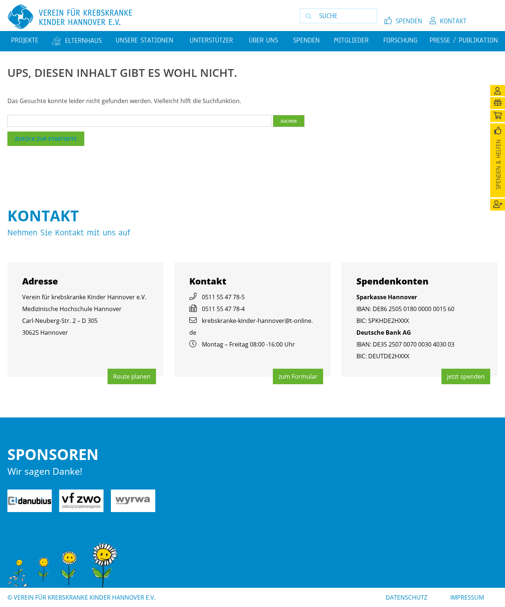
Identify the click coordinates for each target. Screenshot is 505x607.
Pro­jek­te (24, 40)
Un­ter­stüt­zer (211, 40)
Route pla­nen (131, 376)
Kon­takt (453, 21)
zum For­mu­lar (298, 376)
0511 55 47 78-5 (223, 297)
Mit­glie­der (351, 40)
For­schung (400, 40)
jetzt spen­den (466, 376)
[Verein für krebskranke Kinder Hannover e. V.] (138, 17)
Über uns (263, 40)
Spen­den (409, 21)
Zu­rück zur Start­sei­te (46, 138)
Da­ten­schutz (406, 597)
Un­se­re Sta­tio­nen (144, 40)
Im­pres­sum (467, 597)
